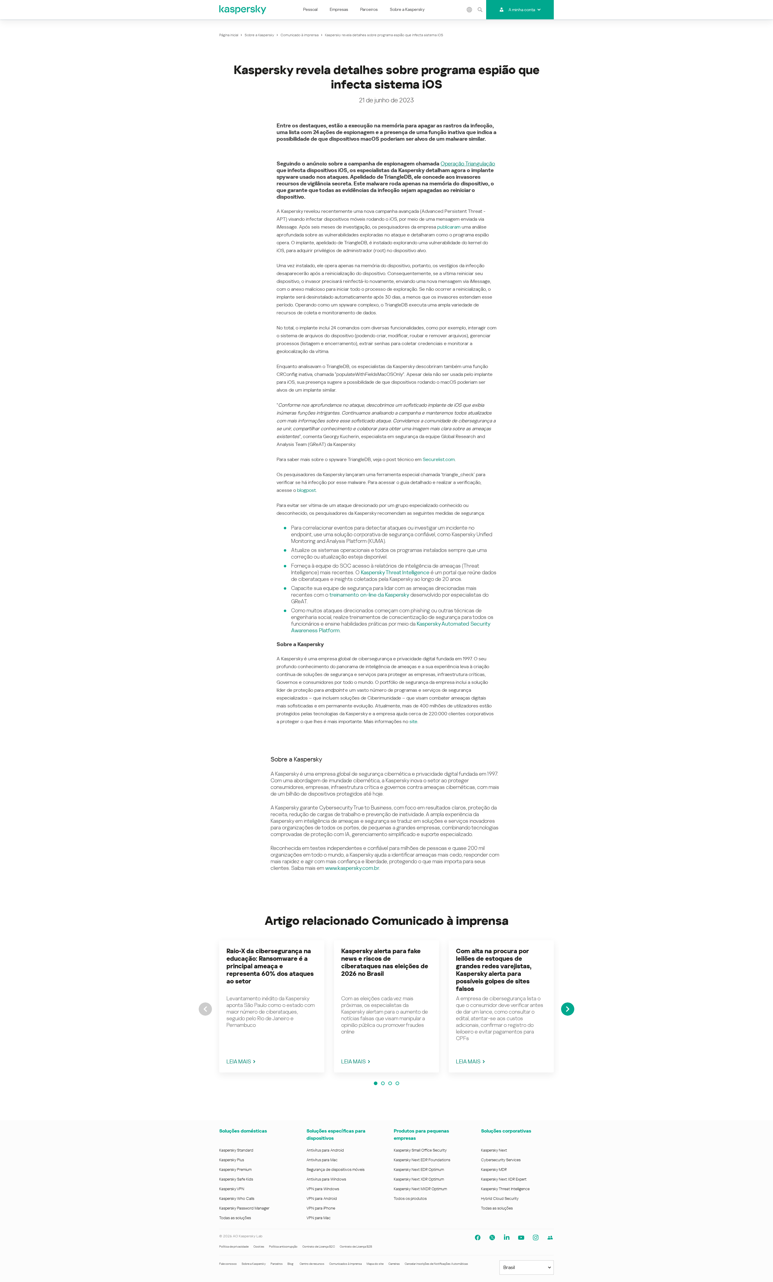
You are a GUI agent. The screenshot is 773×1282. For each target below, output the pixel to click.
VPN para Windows (322, 1189)
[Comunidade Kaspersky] (550, 1237)
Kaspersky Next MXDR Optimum (420, 1189)
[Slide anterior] (205, 1009)
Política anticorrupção (283, 1246)
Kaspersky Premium (235, 1169)
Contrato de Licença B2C (318, 1246)
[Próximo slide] (567, 1009)
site (413, 721)
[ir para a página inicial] (243, 9)
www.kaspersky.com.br (352, 868)
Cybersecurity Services (501, 1160)
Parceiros (369, 9)
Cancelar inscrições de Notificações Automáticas (436, 1263)
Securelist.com (439, 459)
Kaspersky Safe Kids (236, 1179)
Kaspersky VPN (231, 1189)
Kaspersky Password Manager (244, 1208)
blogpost (306, 490)
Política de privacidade (234, 1246)
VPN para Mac (318, 1218)
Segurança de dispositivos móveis (335, 1169)
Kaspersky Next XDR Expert (504, 1179)
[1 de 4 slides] (375, 1083)
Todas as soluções (235, 1218)
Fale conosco (228, 1263)
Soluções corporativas (506, 1131)
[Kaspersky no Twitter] (492, 1237)
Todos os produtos (410, 1198)
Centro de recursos (312, 1263)
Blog (290, 1263)
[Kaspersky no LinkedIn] (506, 1237)
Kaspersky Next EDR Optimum (419, 1169)
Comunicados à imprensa (345, 1263)
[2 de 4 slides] (382, 1083)
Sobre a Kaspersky (407, 9)
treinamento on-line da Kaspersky (369, 594)
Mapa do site (375, 1263)
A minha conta (521, 9)
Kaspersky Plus (231, 1160)
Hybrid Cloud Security (500, 1198)
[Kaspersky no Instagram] (535, 1237)
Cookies (258, 1246)
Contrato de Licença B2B (356, 1246)
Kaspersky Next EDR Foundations (422, 1160)
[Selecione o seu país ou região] (469, 9)
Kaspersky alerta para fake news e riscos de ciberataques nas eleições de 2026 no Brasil (384, 962)
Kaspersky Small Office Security (420, 1150)
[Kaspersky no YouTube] (521, 1237)
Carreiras (394, 1263)
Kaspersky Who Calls (236, 1198)
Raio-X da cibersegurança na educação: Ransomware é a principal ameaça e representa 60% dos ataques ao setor (270, 966)
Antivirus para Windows (326, 1179)
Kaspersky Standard (236, 1150)
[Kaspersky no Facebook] (477, 1237)
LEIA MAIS (238, 1061)
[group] (271, 1006)
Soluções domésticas (243, 1131)
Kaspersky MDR (494, 1169)
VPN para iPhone (320, 1208)
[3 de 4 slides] (390, 1083)
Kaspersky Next (494, 1150)
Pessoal (310, 9)
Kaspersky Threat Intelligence (395, 572)
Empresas (339, 9)
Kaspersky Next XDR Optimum (419, 1179)
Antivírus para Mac (322, 1160)
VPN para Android (321, 1198)
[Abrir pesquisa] (480, 9)
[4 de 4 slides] (397, 1083)
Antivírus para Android (325, 1150)
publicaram (448, 227)
